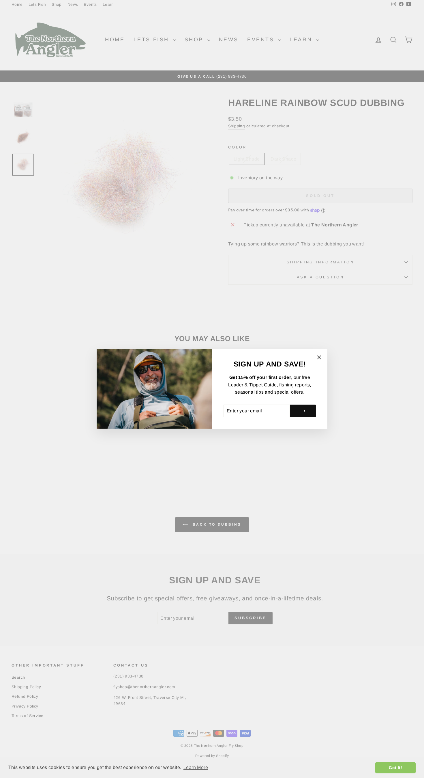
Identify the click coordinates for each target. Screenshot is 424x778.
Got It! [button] (395, 767)
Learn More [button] (195, 767)
